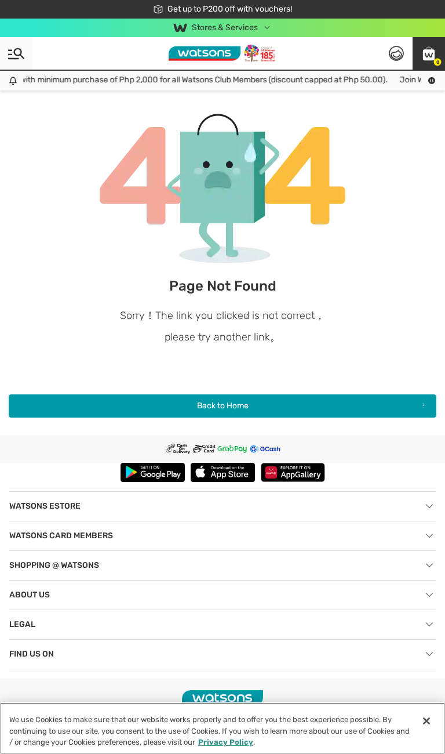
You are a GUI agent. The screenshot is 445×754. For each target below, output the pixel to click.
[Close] (426, 721)
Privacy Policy (225, 742)
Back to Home (223, 406)
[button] (429, 53)
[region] (222, 728)
